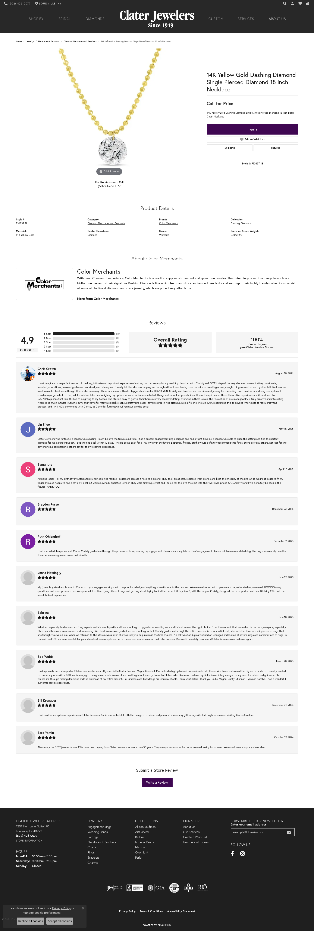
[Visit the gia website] (156, 888)
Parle (138, 857)
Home (19, 41)
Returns (275, 147)
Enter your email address (249, 824)
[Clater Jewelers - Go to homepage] (157, 19)
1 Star (47, 350)
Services (246, 19)
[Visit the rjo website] (202, 888)
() (118, 333)
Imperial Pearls (144, 842)
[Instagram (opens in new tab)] (242, 853)
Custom (215, 19)
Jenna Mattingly (49, 572)
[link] (17, 3)
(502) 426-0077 (109, 186)
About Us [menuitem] (189, 827)
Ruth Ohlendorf (49, 536)
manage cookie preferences (41, 912)
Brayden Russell (49, 504)
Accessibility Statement (181, 911)
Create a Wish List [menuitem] (195, 837)
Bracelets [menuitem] (93, 857)
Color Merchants (168, 223)
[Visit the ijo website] (114, 888)
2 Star (47, 346)
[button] (285, 3)
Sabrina (43, 612)
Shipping (229, 147)
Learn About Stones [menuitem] (195, 842)
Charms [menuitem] (93, 863)
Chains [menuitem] (92, 847)
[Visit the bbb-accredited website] (134, 888)
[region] (109, 112)
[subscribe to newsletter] (288, 832)
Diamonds (95, 19)
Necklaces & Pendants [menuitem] (102, 842)
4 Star (47, 338)
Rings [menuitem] (91, 852)
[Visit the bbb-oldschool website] (188, 888)
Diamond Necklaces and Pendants (80, 41)
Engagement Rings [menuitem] (99, 827)
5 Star (47, 333)
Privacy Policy (127, 911)
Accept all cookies (60, 921)
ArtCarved (142, 832)
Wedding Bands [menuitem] (98, 832)
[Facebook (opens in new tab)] (232, 853)
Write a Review (157, 782)
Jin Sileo (44, 424)
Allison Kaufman (145, 827)
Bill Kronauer (47, 700)
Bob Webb (45, 656)
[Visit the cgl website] (174, 888)
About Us (277, 19)
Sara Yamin (46, 732)
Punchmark (164, 925)
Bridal (65, 19)
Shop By (36, 19)
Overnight (141, 852)
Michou (140, 847)
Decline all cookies (30, 921)
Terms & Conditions (151, 911)
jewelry (30, 41)
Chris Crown (47, 369)
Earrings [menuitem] (93, 837)
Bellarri (139, 837)
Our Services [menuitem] (191, 832)
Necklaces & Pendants (48, 41)
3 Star (47, 342)
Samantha (45, 464)
